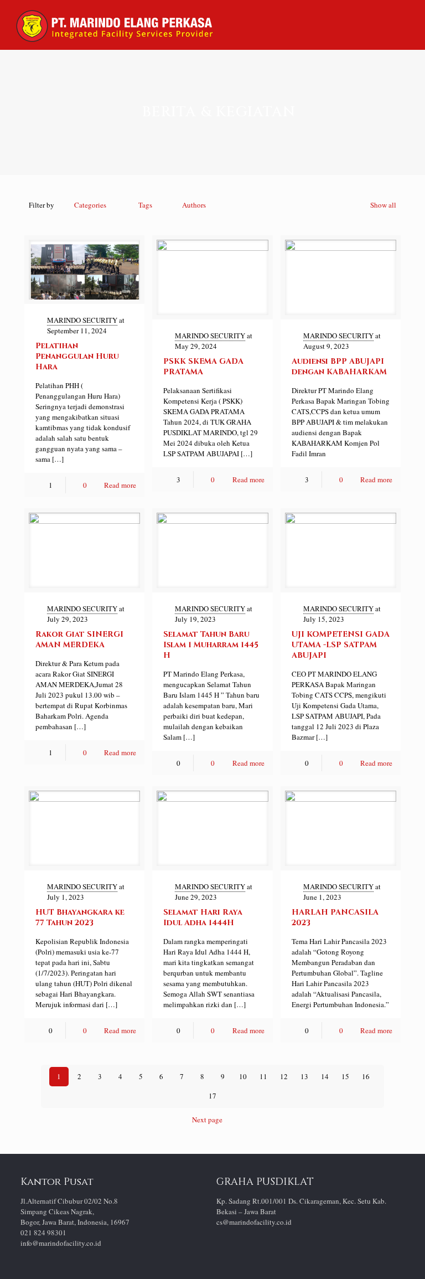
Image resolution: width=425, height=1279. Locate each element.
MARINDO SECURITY (82, 320)
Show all (383, 205)
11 (263, 1076)
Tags (145, 205)
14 (325, 1076)
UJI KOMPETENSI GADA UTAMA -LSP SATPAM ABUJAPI (341, 645)
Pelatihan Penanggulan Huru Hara (77, 356)
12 (284, 1076)
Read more (120, 485)
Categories (90, 205)
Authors (194, 205)
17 (212, 1096)
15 (345, 1076)
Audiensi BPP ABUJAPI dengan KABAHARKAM (339, 366)
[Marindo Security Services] (113, 25)
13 (304, 1076)
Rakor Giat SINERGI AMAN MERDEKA (79, 639)
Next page (207, 1120)
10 (243, 1076)
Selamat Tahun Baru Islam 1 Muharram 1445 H (210, 645)
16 (366, 1076)
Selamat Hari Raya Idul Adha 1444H (202, 917)
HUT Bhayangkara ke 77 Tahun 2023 (80, 917)
